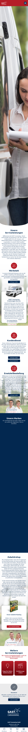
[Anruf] (11, 729)
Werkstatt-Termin (24, 731)
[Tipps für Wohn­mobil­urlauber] (7, 666)
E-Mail (17, 731)
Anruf (11, 731)
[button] (25, 3)
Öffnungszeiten (4, 731)
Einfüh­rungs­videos (20, 671)
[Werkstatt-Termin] (24, 729)
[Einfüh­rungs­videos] (20, 666)
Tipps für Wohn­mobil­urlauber (7, 671)
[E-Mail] (17, 729)
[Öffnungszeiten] (4, 729)
